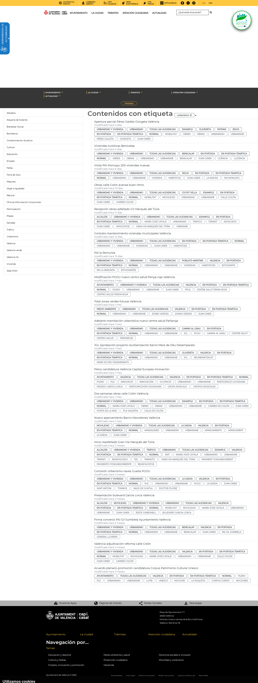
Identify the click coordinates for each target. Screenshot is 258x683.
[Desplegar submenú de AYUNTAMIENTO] (62, 92)
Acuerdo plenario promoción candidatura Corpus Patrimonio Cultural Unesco (146, 568)
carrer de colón (218, 406)
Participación (14, 209)
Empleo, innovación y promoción (66, 665)
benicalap (186, 158)
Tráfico (10, 229)
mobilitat (171, 134)
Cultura (10, 147)
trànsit (212, 221)
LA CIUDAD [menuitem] (98, 13)
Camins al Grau (191, 328)
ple (112, 382)
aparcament (235, 430)
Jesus (235, 129)
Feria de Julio (14, 174)
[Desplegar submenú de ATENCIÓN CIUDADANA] (197, 92)
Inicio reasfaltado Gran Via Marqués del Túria (124, 442)
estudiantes (128, 270)
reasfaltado (120, 459)
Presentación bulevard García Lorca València (124, 495)
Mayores (11, 181)
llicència (239, 158)
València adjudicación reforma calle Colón (122, 543)
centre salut (240, 333)
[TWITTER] (188, 4)
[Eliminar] (191, 115)
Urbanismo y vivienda (110, 129)
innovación (146, 382)
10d (136, 459)
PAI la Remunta (104, 252)
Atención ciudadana (161, 634)
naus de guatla (143, 488)
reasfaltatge (146, 464)
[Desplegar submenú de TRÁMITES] (142, 92)
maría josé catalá (156, 221)
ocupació (165, 382)
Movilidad (103, 425)
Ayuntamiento (105, 285)
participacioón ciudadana (145, 386)
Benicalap (188, 153)
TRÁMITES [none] (135, 92)
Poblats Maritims (192, 260)
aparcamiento (213, 430)
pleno (116, 289)
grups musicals (177, 386)
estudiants (228, 265)
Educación (12, 154)
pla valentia (130, 410)
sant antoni (104, 488)
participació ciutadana (231, 382)
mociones (242, 580)
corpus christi (221, 580)
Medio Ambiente (106, 309)
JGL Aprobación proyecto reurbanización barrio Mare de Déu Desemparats (144, 345)
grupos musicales (204, 386)
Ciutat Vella (189, 192)
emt (167, 454)
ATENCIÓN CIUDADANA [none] (184, 92)
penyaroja (126, 338)
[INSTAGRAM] (194, 4)
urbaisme (182, 226)
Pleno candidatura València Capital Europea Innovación (131, 369)
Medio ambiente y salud (117, 655)
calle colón (228, 197)
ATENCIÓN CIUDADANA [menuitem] (135, 13)
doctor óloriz (168, 488)
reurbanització (203, 357)
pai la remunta (106, 270)
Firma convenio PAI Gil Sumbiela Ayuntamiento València (132, 519)
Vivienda (11, 264)
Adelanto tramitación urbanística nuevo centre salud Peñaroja (136, 320)
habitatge (175, 178)
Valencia (11, 243)
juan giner (143, 139)
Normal (154, 134)
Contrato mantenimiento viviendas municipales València (132, 233)
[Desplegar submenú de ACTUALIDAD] (59, 95)
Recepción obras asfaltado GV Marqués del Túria (126, 209)
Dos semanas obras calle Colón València (121, 393)
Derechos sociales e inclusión (175, 655)
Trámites (120, 634)
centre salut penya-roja (212, 289)
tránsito (149, 459)
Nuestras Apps (68, 603)
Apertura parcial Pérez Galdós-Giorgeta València (126, 121)
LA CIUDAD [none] (93, 92)
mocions (179, 580)
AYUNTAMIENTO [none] (52, 92)
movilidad (168, 197)
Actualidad (189, 634)
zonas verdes (183, 313)
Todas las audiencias (162, 129)
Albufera (11, 113)
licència (223, 158)
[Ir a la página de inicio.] (50, 13)
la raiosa (212, 178)
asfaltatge (123, 226)
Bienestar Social (15, 126)
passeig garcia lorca (110, 386)
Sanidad (11, 223)
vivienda (157, 178)
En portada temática (130, 134)
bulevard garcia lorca (176, 512)
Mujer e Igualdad (15, 188)
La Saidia (186, 425)
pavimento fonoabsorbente (114, 464)
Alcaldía (102, 217)
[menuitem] (61, 634)
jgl (186, 333)
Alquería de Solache (17, 120)
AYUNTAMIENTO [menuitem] (78, 13)
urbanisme (237, 134)
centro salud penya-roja (112, 294)
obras (201, 134)
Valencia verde (14, 250)
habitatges (180, 245)
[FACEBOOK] (183, 4)
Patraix (221, 129)
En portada (104, 134)
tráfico (197, 221)
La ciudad (86, 634)
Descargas (195, 603)
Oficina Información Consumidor (24, 202)
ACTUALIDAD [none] (51, 96)
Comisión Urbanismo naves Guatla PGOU (122, 471)
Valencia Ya (12, 257)
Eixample (187, 129)
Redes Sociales (153, 603)
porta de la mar (107, 410)
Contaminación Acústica (19, 140)
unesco (163, 580)
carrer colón (124, 202)
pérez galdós (105, 139)
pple (188, 289)
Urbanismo (12, 236)
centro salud (105, 338)
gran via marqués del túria (153, 226)
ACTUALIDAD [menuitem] (159, 13)
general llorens (107, 536)
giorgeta (125, 139)
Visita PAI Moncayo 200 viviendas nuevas (122, 165)
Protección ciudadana (115, 660)
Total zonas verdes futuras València (117, 301)
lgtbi (149, 580)
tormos (122, 488)
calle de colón (153, 410)
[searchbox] (192, 12)
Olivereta (205, 129)
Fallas (10, 168)
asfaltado (230, 221)
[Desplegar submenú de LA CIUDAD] (100, 92)
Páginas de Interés (110, 603)
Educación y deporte (59, 655)
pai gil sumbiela (231, 532)
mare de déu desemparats (113, 362)
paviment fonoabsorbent (217, 459)
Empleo (11, 161)
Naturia (10, 195)
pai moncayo (232, 178)
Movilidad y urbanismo (171, 660)
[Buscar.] (211, 12)
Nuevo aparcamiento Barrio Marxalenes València (127, 417)
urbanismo (218, 134)
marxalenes (152, 430)
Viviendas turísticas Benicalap (114, 146)
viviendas (142, 245)
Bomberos (12, 133)
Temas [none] (50, 648)
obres (187, 134)
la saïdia (102, 435)
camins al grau (216, 333)
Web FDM (12, 271)
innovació (127, 382)
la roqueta (198, 580)
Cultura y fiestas (57, 660)
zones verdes (160, 313)
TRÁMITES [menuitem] (113, 13)
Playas (10, 216)
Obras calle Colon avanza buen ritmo (119, 185)
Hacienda (109, 665)
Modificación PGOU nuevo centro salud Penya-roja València (134, 277)
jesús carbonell (146, 512)
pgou (197, 333)
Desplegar (131, 103)
